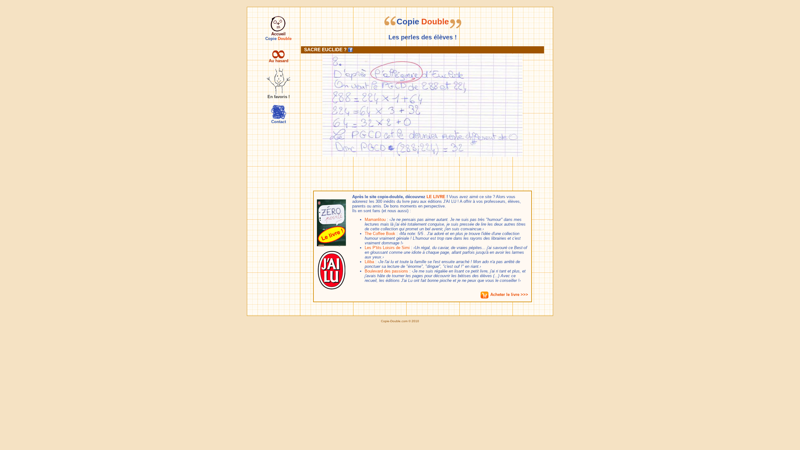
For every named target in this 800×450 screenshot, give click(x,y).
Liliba (369, 261)
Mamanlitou (375, 219)
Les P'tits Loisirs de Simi (387, 247)
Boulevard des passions (386, 271)
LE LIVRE (436, 196)
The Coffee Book (380, 233)
